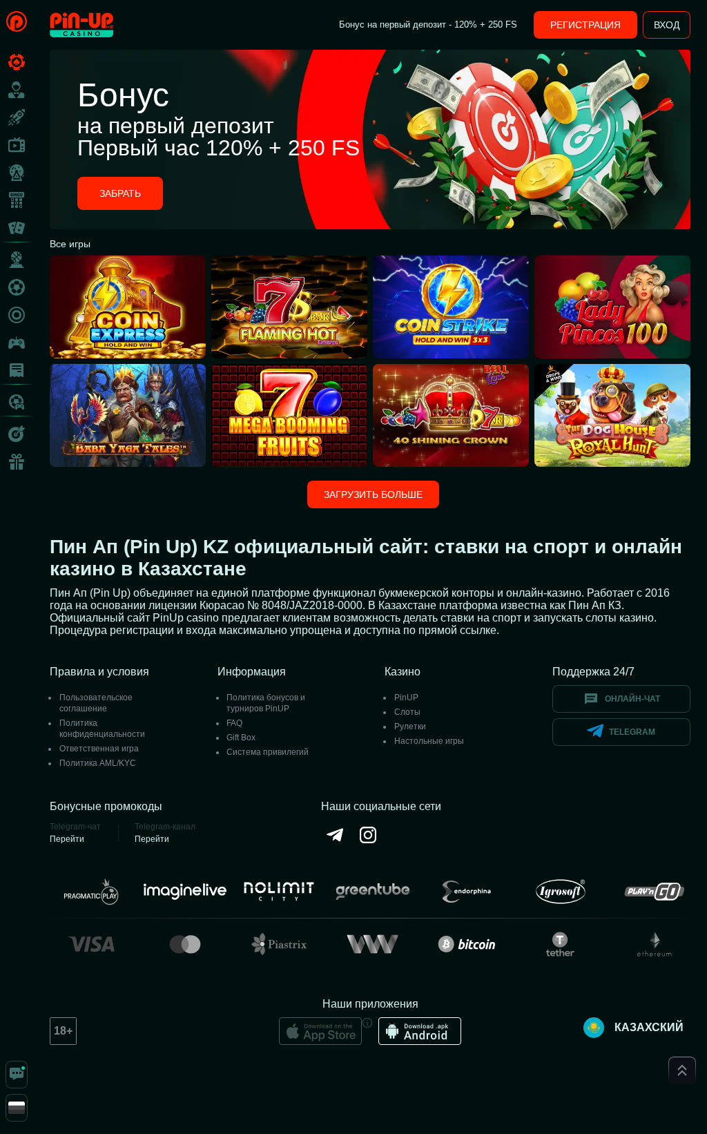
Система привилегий (267, 752)
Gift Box (240, 737)
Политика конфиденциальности (102, 728)
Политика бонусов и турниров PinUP (265, 703)
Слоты (407, 712)
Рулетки (410, 726)
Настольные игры (429, 741)
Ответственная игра (99, 748)
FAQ (234, 723)
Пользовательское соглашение (96, 703)
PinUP (406, 697)
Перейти (67, 839)
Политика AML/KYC (97, 763)
